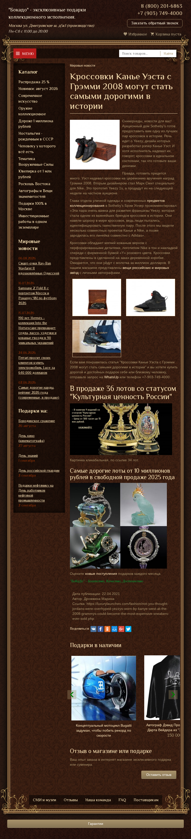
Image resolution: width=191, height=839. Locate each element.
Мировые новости (29, 245)
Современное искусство (30, 98)
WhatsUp (111, 377)
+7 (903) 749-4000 (160, 13)
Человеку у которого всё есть (37, 149)
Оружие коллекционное (32, 111)
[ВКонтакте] (93, 629)
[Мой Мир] (114, 629)
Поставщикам (146, 800)
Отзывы (71, 800)
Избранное (137, 34)
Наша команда (98, 800)
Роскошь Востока (34, 184)
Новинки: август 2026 (38, 88)
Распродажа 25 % (33, 82)
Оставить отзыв (158, 775)
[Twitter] (128, 629)
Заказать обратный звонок (155, 23)
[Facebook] (100, 629)
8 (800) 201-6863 (162, 6)
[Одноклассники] (107, 629)
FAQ (122, 800)
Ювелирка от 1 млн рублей (34, 174)
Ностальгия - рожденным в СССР (35, 136)
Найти (168, 53)
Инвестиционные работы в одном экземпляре (33, 222)
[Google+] (121, 629)
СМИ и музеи (44, 800)
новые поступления (101, 574)
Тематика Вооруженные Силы (35, 162)
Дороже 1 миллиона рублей (35, 124)
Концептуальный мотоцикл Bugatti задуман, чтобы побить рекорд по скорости (104, 730)
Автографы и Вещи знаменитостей (35, 194)
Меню (28, 53)
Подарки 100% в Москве (32, 206)
